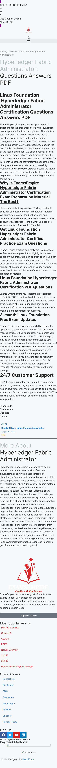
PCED (4, 644)
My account (9, 703)
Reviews (7, 709)
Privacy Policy (10, 722)
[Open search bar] (28, 37)
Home (3, 51)
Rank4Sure (28, 759)
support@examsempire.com (15, 739)
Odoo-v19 (6, 633)
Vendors (7, 715)
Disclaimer (8, 685)
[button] (28, 41)
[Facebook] (3, 735)
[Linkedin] (23, 735)
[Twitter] (10, 735)
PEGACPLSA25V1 (10, 627)
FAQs (5, 691)
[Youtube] (16, 735)
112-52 (4, 655)
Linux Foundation (16, 51)
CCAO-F (5, 639)
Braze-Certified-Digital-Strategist (17, 666)
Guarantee (8, 697)
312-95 (4, 661)
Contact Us (9, 679)
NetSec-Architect (9, 650)
